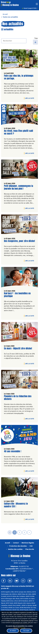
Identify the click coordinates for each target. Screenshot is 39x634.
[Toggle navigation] (37, 4)
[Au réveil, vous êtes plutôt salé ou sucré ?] (19, 115)
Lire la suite (30, 98)
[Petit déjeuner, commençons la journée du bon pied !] (19, 170)
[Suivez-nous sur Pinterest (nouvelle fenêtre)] (29, 580)
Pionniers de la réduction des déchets (17, 397)
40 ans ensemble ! (12, 451)
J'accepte (26, 630)
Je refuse (13, 630)
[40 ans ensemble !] (19, 435)
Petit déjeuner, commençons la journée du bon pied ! (18, 187)
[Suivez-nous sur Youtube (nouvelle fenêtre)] (16, 580)
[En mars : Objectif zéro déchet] (19, 332)
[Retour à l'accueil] (6, 2)
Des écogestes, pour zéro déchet (19, 241)
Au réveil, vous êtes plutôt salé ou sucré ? (18, 132)
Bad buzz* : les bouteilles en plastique (17, 295)
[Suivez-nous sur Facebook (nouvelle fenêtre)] (3, 580)
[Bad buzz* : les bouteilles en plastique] (19, 277)
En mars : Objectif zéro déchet (18, 348)
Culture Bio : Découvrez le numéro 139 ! (16, 505)
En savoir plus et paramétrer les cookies (19, 626)
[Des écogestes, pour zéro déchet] (19, 225)
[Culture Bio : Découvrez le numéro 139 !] (19, 488)
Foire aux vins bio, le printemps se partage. (18, 77)
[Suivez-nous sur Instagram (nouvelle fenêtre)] (23, 580)
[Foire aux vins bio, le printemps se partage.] (19, 60)
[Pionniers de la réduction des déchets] (19, 380)
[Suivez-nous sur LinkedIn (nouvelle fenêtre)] (10, 580)
